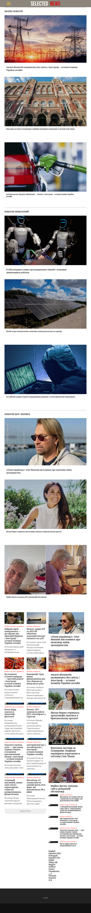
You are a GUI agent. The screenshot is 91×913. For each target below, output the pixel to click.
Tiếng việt (53, 862)
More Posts (25, 811)
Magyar (52, 865)
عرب (50, 873)
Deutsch (52, 878)
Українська (54, 871)
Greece (52, 869)
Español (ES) (54, 858)
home (45, 898)
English (52, 851)
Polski (51, 860)
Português (53, 856)
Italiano (52, 867)
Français (52, 876)
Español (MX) (55, 853)
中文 (50, 880)
